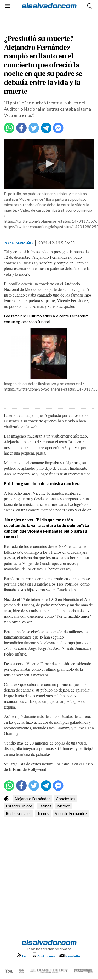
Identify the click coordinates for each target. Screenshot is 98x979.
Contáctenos (46, 956)
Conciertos (65, 798)
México (63, 806)
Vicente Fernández (71, 813)
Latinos (44, 806)
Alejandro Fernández (32, 798)
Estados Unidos (19, 806)
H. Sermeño (22, 243)
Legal (26, 956)
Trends (43, 813)
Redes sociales (18, 813)
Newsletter (73, 956)
